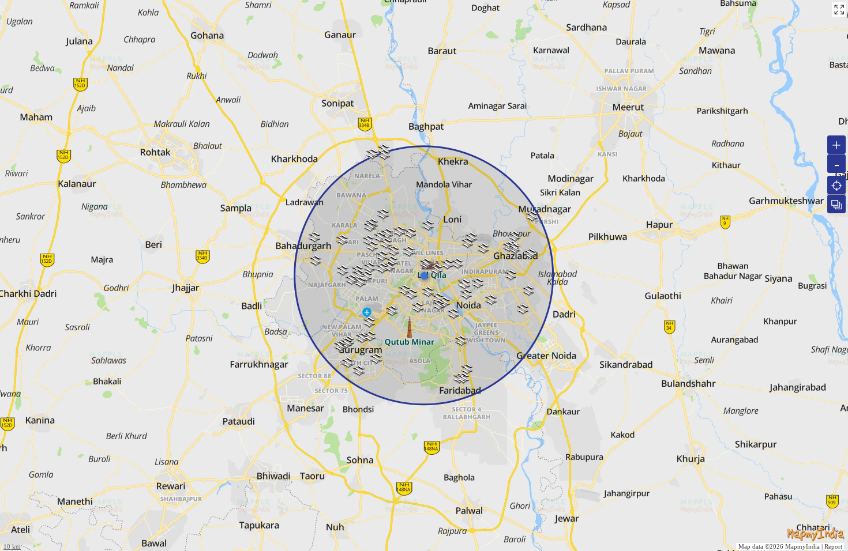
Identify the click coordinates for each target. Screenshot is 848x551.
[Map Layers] (836, 204)
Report (833, 546)
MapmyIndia (802, 546)
